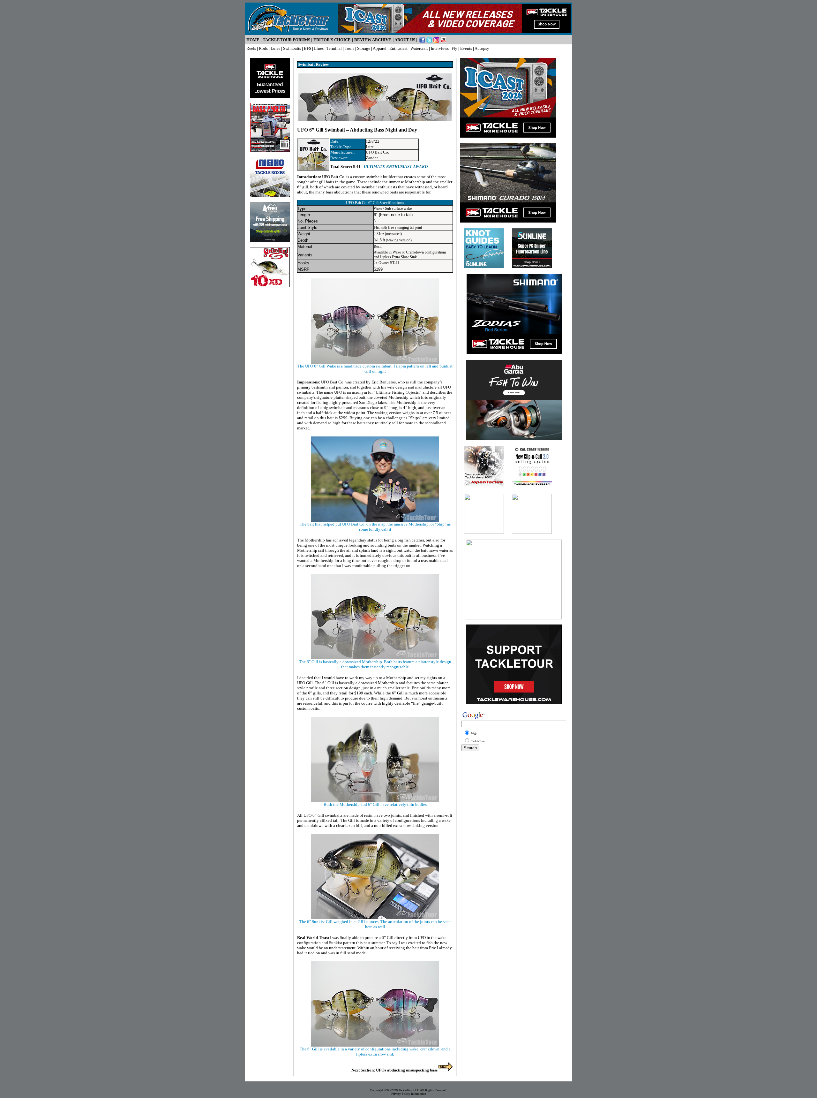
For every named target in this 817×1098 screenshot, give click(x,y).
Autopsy (482, 48)
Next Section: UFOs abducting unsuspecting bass (394, 1070)
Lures (275, 48)
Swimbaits (292, 48)
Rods (263, 48)
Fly (454, 48)
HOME (252, 39)
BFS (307, 48)
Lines (319, 48)
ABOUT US (404, 39)
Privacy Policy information (408, 1093)
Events (466, 48)
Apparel (379, 48)
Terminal (334, 48)
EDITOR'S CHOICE (332, 39)
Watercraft (419, 48)
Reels (251, 48)
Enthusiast (398, 48)
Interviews (440, 48)
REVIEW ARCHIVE (372, 39)
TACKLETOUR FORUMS (286, 39)
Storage (363, 48)
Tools (349, 48)
